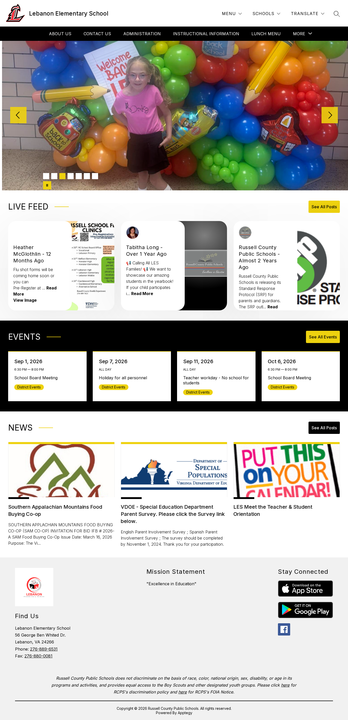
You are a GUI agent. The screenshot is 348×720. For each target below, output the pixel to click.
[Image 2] (54, 176)
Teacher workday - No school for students (216, 380)
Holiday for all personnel (124, 377)
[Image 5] (79, 176)
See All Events (323, 336)
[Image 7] (95, 176)
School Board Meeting (37, 377)
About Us (60, 33)
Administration (142, 33)
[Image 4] (71, 176)
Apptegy (185, 713)
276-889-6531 (44, 649)
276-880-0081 (38, 655)
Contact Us (97, 33)
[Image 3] (62, 176)
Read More (142, 293)
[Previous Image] (18, 115)
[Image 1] (46, 176)
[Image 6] (87, 176)
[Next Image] (330, 115)
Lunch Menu (266, 33)
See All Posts (324, 206)
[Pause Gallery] (47, 185)
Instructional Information (206, 33)
